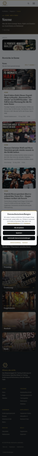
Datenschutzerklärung (13, 223)
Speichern (19, 233)
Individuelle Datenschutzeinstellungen (19, 238)
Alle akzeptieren (19, 227)
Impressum (27, 223)
